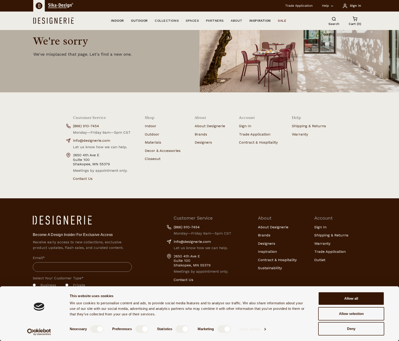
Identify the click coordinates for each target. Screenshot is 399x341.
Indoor (150, 126)
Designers (203, 142)
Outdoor (152, 134)
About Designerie (210, 126)
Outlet (319, 260)
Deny (351, 329)
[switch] (141, 329)
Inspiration (267, 251)
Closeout (152, 159)
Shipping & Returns (309, 126)
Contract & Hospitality (258, 142)
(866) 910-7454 (86, 126)
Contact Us (83, 178)
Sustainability (270, 268)
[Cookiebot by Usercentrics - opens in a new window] (39, 332)
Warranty (300, 134)
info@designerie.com (91, 140)
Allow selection (351, 314)
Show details (249, 329)
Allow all (351, 298)
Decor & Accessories (163, 150)
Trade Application (299, 5)
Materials (153, 142)
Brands (201, 134)
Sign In (245, 126)
